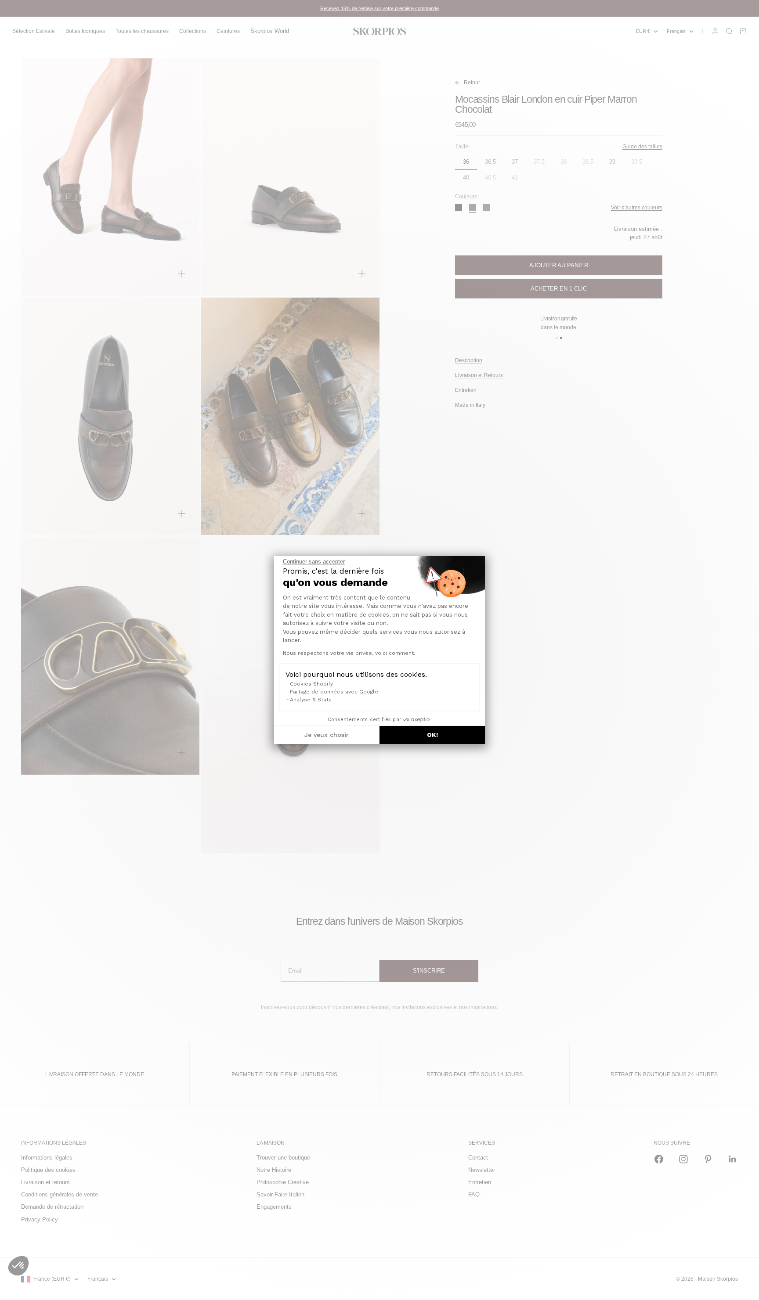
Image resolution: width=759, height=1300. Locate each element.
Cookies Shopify (311, 684)
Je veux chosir (326, 734)
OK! (432, 734)
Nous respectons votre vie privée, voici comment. (349, 653)
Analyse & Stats (311, 700)
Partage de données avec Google (334, 692)
